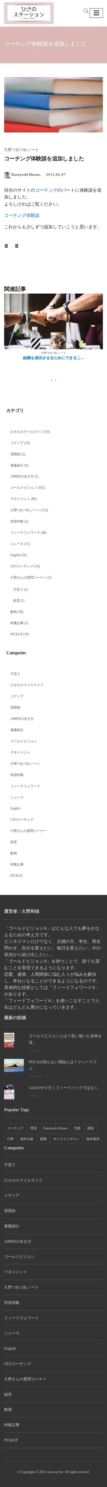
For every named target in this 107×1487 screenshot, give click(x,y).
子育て (18, 590)
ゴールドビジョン (23, 488)
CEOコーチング (21, 566)
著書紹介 (17, 465)
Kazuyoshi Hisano (55, 1128)
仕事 (10, 1139)
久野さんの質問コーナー (28, 577)
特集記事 (17, 623)
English (15, 555)
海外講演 (92, 1139)
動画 (13, 612)
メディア (17, 443)
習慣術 (15, 454)
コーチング (46, 190)
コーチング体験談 (22, 215)
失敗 (77, 1128)
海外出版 (26, 1139)
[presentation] (51, 380)
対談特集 (17, 521)
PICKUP (16, 634)
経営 (16, 600)
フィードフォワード (25, 532)
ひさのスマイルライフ (26, 432)
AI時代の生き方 (22, 476)
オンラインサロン (66, 1139)
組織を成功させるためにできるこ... (53, 358)
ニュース (17, 544)
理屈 (33, 1128)
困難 (43, 1139)
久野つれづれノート (25, 510)
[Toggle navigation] (96, 13)
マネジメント (20, 499)
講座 (90, 1128)
